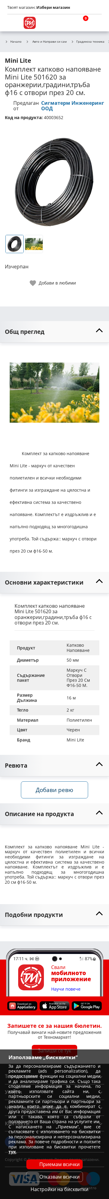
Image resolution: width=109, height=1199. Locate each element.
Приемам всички (59, 1164)
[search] (67, 23)
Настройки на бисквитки (59, 1189)
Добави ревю (54, 790)
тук (12, 1152)
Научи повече (66, 989)
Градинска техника (90, 42)
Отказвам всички (59, 1176)
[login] (96, 23)
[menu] (13, 23)
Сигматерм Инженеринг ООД (72, 105)
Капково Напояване (78, 647)
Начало (15, 42)
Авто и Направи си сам (49, 41)
